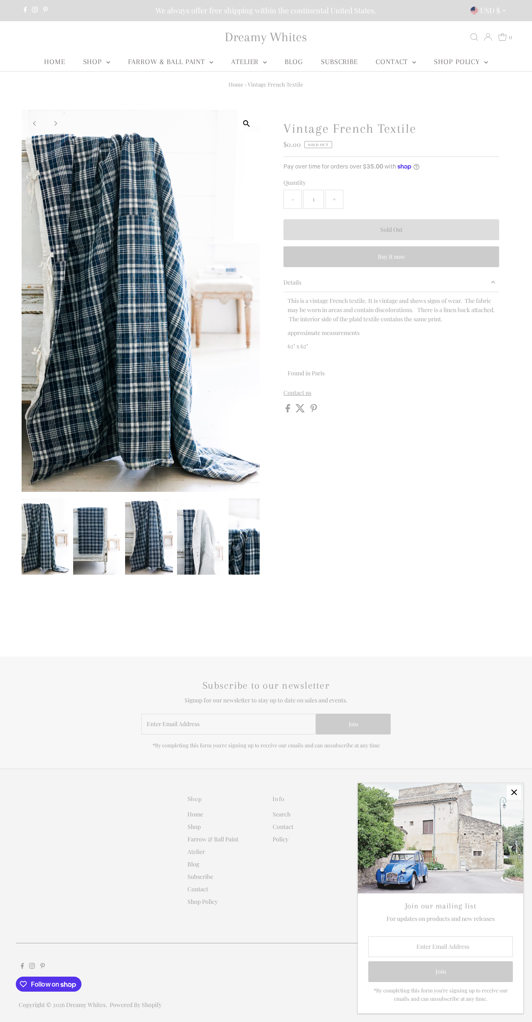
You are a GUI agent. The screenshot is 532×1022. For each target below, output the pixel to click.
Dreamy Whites (266, 37)
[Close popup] (514, 792)
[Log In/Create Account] (488, 37)
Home (54, 61)
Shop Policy (458, 61)
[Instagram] (35, 10)
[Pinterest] (45, 10)
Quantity (294, 182)
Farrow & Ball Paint (167, 61)
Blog (294, 61)
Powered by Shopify (136, 1005)
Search (282, 814)
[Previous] (35, 123)
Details (292, 282)
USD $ (490, 10)
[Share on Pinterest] (313, 410)
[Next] (55, 123)
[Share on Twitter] (301, 410)
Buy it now (391, 256)
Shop (94, 61)
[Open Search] (474, 37)
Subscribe (339, 61)
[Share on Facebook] (288, 410)
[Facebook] (25, 10)
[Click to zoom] (246, 123)
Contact (393, 61)
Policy (280, 839)
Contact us (297, 393)
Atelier (246, 61)
